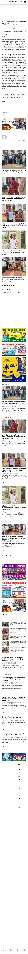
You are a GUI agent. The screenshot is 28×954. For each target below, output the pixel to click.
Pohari (9, 663)
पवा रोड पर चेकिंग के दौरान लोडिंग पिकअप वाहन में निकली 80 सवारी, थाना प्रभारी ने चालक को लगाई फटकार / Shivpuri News (13, 659)
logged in (10, 292)
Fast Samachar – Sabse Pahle (14, 1)
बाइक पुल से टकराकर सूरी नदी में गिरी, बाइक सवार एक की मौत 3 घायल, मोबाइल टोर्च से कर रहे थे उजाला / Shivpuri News (13, 698)
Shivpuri (14, 663)
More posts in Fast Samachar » (20, 147)
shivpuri (3, 115)
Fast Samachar (14, 24)
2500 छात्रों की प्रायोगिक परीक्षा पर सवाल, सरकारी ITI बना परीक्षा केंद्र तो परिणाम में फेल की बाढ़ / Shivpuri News (14, 403)
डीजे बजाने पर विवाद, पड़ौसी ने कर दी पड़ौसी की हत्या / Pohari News (14, 718)
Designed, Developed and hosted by (12, 807)
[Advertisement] (14, 310)
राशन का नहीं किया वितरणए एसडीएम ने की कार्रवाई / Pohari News (13, 735)
